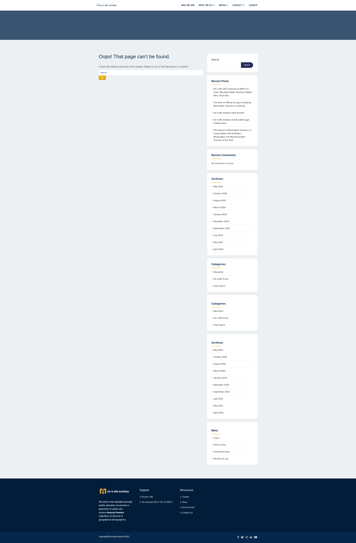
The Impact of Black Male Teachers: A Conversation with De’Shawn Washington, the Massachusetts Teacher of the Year (232, 135)
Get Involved (188, 507)
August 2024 (219, 200)
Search (215, 59)
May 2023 (218, 242)
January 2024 (220, 214)
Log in (216, 438)
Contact (237, 5)
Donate (253, 5)
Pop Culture (219, 286)
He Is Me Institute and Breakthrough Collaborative (231, 121)
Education (218, 272)
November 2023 (221, 221)
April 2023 (218, 249)
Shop (184, 502)
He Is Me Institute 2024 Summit (228, 113)
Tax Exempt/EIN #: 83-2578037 (157, 502)
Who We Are (188, 5)
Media (222, 5)
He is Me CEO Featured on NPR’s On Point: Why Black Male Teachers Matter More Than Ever (232, 92)
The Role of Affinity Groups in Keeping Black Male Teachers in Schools (232, 104)
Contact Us (187, 512)
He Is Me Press (220, 279)
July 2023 (218, 235)
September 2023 (221, 228)
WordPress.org (220, 458)
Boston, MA (147, 496)
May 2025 (218, 186)
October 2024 (220, 193)
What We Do (206, 5)
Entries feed (219, 445)
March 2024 (219, 207)
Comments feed (221, 451)
